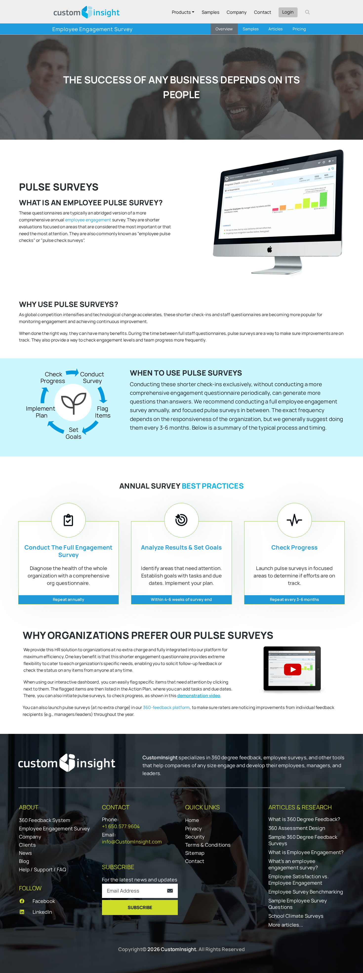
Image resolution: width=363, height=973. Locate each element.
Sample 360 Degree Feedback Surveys (302, 840)
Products (181, 12)
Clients (27, 844)
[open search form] (307, 12)
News (25, 853)
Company (237, 12)
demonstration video (198, 695)
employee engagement (88, 220)
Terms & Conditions (208, 844)
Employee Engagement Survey (54, 828)
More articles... (285, 925)
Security (195, 836)
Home (192, 820)
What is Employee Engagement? (306, 852)
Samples (210, 12)
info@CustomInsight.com (132, 841)
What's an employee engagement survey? (293, 864)
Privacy (193, 828)
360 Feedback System (44, 820)
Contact (262, 12)
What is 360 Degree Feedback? (304, 819)
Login (288, 12)
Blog (24, 861)
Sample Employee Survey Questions (297, 903)
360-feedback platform (166, 707)
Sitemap (194, 853)
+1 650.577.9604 (121, 826)
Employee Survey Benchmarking (305, 892)
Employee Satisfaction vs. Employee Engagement (298, 879)
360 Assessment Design (296, 828)
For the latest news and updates (139, 879)
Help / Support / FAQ (42, 869)
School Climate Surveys (295, 916)
